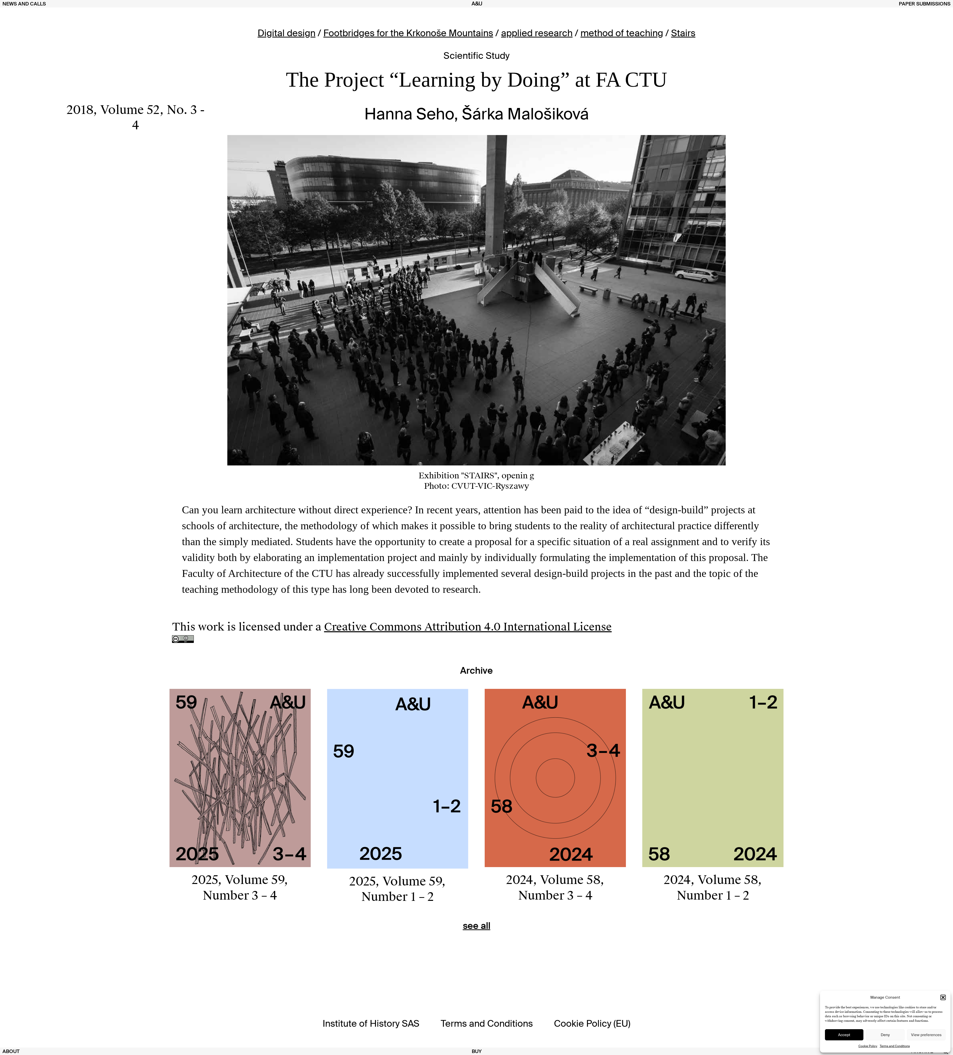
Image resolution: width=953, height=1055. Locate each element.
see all (476, 926)
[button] (943, 997)
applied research (537, 33)
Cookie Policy (867, 1046)
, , (136, 118)
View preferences (926, 1034)
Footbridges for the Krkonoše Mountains (408, 33)
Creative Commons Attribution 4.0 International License (468, 627)
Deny (885, 1034)
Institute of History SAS (371, 1024)
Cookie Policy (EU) (592, 1024)
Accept (844, 1034)
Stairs (683, 33)
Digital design (286, 33)
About (11, 1051)
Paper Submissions (925, 3)
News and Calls (24, 3)
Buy (477, 1051)
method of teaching (621, 33)
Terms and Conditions (895, 1046)
